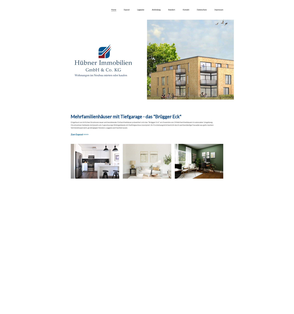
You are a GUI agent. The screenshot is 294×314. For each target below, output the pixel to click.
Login (94, 299)
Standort (171, 10)
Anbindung (156, 10)
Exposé (127, 10)
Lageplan (140, 10)
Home (113, 10)
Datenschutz (202, 10)
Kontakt (186, 10)
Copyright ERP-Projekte (80, 299)
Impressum (219, 10)
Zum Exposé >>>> (80, 134)
